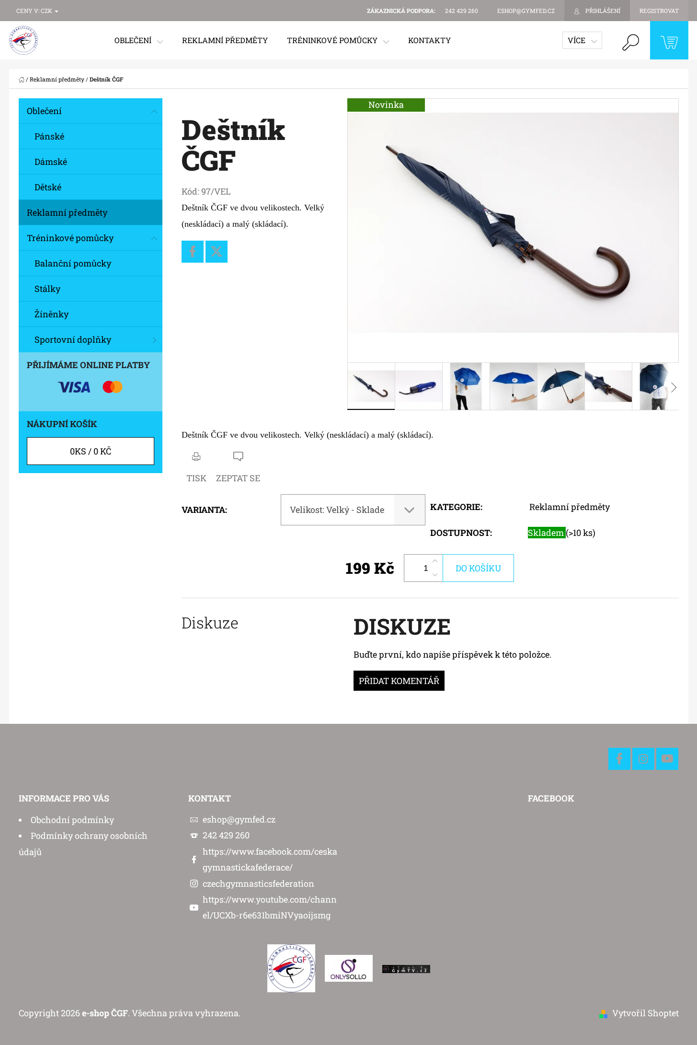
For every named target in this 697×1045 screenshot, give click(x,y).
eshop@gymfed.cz (239, 819)
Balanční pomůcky (72, 263)
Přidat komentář (399, 680)
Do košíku (478, 568)
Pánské (49, 136)
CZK (47, 10)
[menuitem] (138, 40)
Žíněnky (51, 314)
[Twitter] (217, 252)
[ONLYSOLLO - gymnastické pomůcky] (349, 967)
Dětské (47, 187)
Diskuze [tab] (210, 622)
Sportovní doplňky (72, 339)
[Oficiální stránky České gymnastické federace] (291, 967)
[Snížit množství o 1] (435, 574)
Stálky (47, 288)
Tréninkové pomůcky (70, 238)
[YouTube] (667, 759)
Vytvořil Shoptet (645, 1013)
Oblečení (44, 110)
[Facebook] (193, 252)
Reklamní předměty (67, 212)
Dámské (50, 161)
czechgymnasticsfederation (258, 883)
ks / (90, 451)
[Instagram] (643, 759)
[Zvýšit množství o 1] (435, 561)
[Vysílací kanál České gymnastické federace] (406, 968)
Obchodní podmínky (72, 819)
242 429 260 (226, 835)
